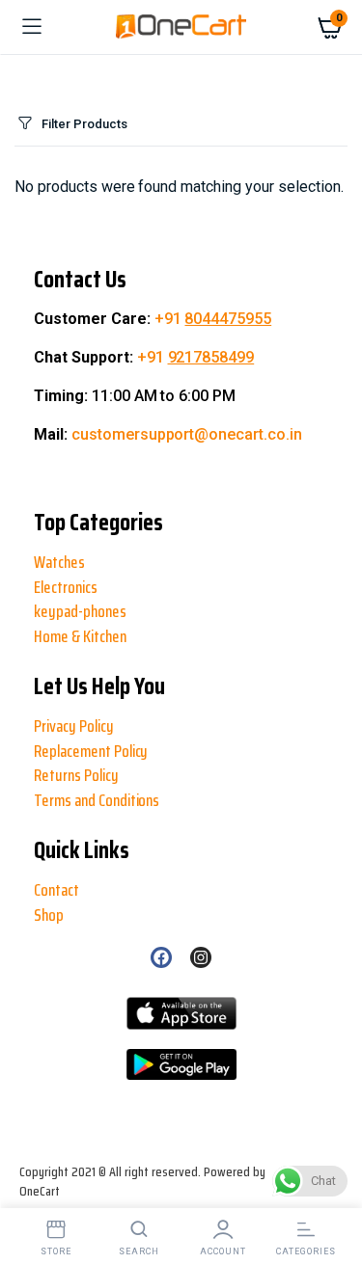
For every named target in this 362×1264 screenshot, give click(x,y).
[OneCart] (181, 27)
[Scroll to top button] (31, 1187)
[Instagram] (200, 957)
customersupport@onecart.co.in (186, 434)
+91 (213, 318)
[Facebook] (161, 957)
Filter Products (84, 124)
